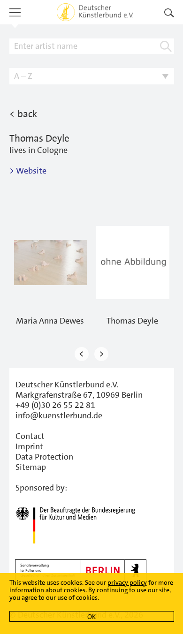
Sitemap (30, 467)
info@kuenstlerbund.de (58, 415)
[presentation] (82, 354)
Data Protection (44, 456)
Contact (30, 436)
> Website (27, 170)
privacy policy (127, 582)
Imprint (29, 446)
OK (91, 616)
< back (23, 114)
